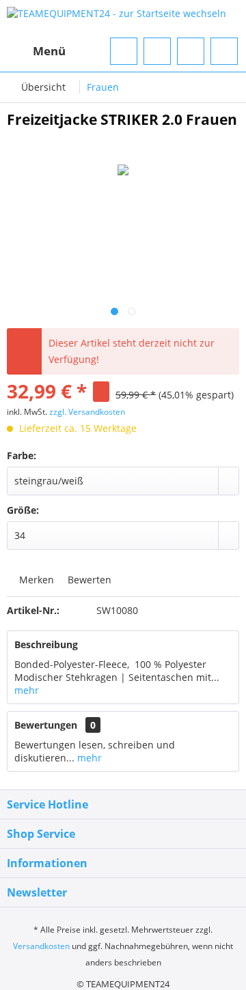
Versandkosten (41, 946)
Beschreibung (46, 644)
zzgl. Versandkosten (87, 412)
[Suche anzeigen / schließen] (123, 51)
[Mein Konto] (190, 51)
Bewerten (88, 579)
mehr (26, 690)
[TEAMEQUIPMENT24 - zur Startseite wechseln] (116, 19)
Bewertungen (45, 724)
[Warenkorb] (224, 51)
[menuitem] (36, 51)
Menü (49, 51)
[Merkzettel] (157, 51)
